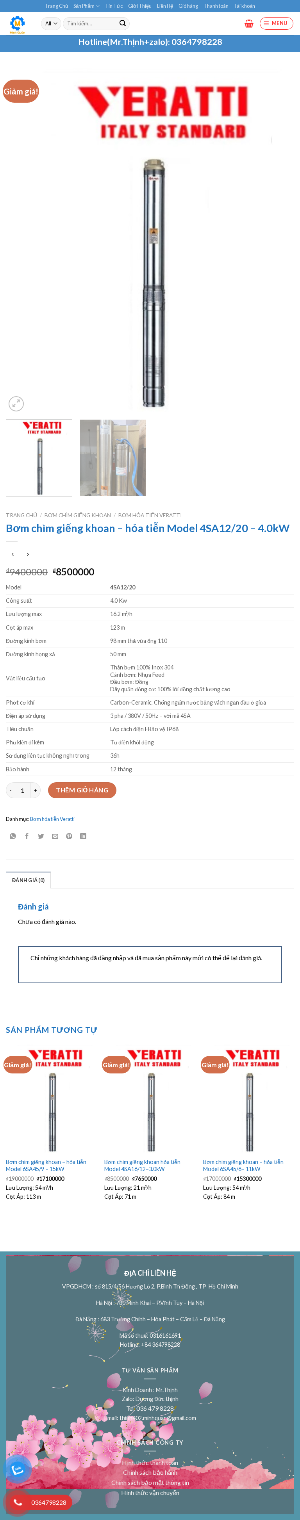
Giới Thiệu (140, 6)
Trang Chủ (56, 6)
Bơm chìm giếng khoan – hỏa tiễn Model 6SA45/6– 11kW (243, 1166)
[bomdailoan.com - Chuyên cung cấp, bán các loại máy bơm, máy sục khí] (17, 23)
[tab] (28, 880)
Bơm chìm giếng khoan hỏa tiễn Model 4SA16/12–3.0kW (142, 1166)
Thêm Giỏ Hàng (82, 790)
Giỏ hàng (188, 6)
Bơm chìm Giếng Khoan (78, 515)
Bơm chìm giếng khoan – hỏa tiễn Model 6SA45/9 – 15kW (46, 1166)
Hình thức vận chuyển (150, 1492)
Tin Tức (114, 6)
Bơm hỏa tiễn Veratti (150, 515)
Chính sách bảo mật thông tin (150, 1482)
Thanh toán (216, 6)
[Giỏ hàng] (249, 23)
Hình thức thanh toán (150, 1462)
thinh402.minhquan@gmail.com (158, 1418)
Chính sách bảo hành (150, 1472)
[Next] (278, 240)
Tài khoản (244, 6)
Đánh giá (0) (28, 880)
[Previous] (21, 240)
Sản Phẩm (84, 6)
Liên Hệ (165, 6)
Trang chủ (21, 515)
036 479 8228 (155, 1408)
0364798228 (196, 42)
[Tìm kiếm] (122, 23)
